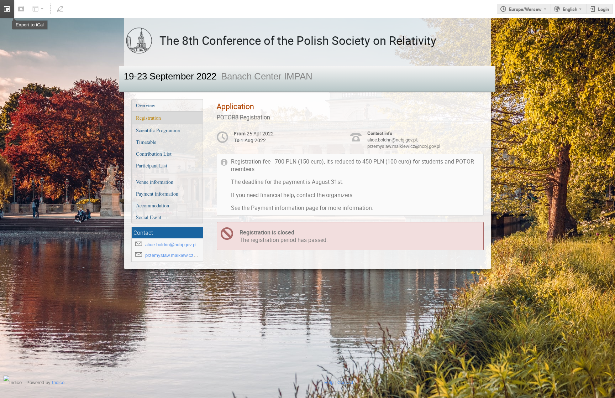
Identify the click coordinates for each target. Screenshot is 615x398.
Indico (58, 382)
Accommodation (152, 205)
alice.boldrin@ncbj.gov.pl (170, 245)
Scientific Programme (158, 130)
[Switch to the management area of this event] (60, 9)
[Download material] (21, 9)
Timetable (146, 142)
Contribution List (154, 153)
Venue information (154, 182)
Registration (148, 117)
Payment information (157, 193)
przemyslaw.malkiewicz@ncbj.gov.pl (182, 255)
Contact (345, 382)
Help (328, 382)
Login (603, 9)
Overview (145, 105)
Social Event (148, 217)
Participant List (151, 165)
